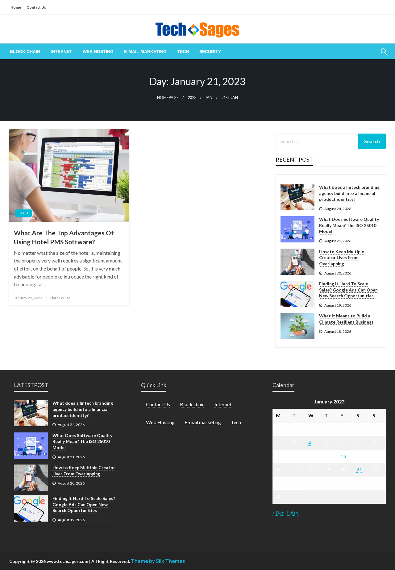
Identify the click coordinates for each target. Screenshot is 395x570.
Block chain (25, 51)
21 (359, 469)
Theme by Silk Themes (158, 561)
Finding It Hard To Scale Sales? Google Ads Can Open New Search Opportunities (348, 289)
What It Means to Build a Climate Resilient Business (346, 318)
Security (210, 51)
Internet (61, 51)
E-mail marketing (145, 51)
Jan (208, 97)
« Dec (278, 512)
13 (343, 456)
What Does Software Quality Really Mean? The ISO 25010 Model (349, 225)
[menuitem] (25, 51)
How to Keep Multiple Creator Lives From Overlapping (341, 257)
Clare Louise (60, 297)
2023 (192, 97)
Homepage (168, 97)
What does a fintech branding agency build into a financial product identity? (349, 193)
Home (15, 7)
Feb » (292, 512)
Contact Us (36, 7)
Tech (183, 51)
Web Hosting (98, 51)
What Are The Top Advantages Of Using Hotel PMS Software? (64, 237)
